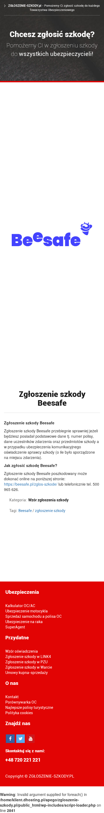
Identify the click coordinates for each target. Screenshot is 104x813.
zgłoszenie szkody (50, 511)
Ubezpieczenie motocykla (26, 611)
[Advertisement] (52, 137)
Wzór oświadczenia (21, 651)
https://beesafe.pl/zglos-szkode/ (30, 484)
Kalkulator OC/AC (20, 606)
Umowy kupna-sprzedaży (26, 672)
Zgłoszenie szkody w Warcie (28, 667)
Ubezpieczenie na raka (24, 622)
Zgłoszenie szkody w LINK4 (28, 657)
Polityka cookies (19, 713)
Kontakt (12, 697)
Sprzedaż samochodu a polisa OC (33, 616)
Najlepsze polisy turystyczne (29, 707)
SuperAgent (15, 627)
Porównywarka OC (21, 702)
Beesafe (25, 511)
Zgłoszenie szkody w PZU (26, 662)
